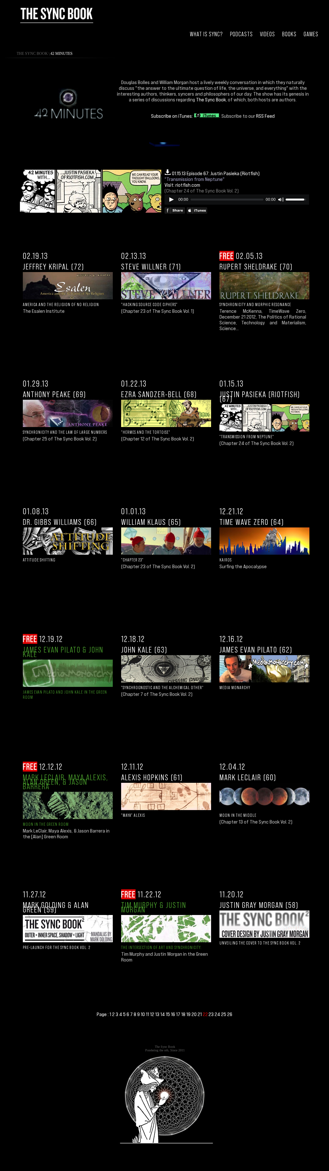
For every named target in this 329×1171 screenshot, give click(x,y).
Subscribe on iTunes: (172, 116)
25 (224, 1014)
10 (143, 1014)
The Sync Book (32, 53)
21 (200, 1014)
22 (205, 1014)
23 (212, 1014)
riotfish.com (187, 185)
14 (163, 1014)
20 (194, 1014)
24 (218, 1014)
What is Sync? (206, 34)
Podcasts (241, 34)
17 (178, 1014)
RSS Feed (265, 116)
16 (173, 1014)
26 (229, 1014)
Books (289, 34)
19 (188, 1014)
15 (168, 1014)
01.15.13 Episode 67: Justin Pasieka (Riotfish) (216, 173)
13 (157, 1014)
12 (152, 1014)
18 (183, 1014)
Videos (267, 34)
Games (311, 34)
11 (148, 1014)
